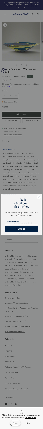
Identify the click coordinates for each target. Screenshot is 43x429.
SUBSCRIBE (21, 229)
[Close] (41, 409)
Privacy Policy (30, 418)
